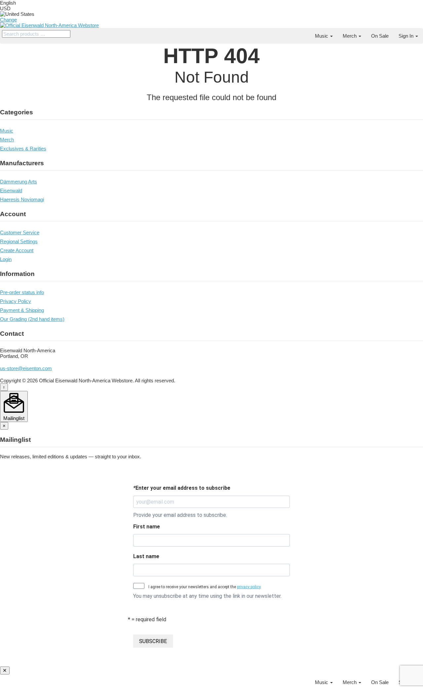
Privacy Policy (15, 301)
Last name (146, 556)
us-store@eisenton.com (26, 368)
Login (6, 259)
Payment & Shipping (22, 310)
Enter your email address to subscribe (181, 488)
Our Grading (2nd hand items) (32, 319)
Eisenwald (11, 190)
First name (146, 526)
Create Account (16, 250)
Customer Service (19, 232)
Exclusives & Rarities (23, 148)
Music (322, 36)
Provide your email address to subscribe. (180, 515)
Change (8, 19)
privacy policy (248, 587)
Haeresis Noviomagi (22, 199)
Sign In (407, 36)
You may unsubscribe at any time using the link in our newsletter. (207, 596)
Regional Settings (19, 241)
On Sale (380, 36)
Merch (350, 36)
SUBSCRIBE (153, 641)
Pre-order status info (22, 292)
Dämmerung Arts (18, 181)
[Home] (305, 33)
